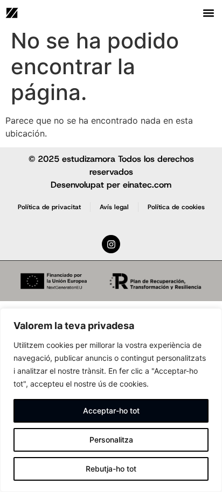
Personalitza (111, 439)
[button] (209, 13)
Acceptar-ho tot (111, 410)
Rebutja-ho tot (111, 468)
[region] (111, 400)
